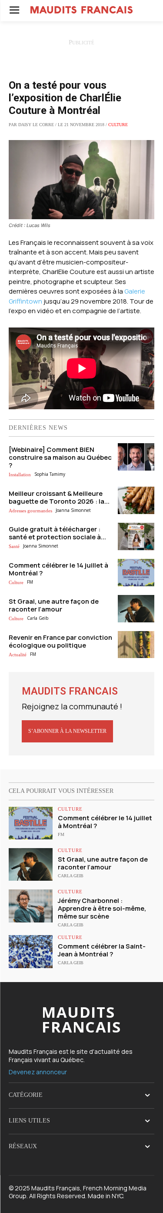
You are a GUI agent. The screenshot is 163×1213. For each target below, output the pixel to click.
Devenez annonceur (38, 1072)
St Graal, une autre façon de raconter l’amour (54, 605)
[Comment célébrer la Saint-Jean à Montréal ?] (31, 951)
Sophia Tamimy (49, 474)
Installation (20, 474)
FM (30, 582)
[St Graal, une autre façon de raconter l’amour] (136, 608)
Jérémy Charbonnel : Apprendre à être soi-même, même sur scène (102, 908)
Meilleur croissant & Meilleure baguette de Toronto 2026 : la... (59, 497)
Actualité (18, 654)
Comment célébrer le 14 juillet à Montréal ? (58, 569)
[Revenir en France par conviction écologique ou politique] (136, 644)
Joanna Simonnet (73, 510)
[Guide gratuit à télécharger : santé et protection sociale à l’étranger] (136, 536)
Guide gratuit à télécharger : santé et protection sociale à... (57, 533)
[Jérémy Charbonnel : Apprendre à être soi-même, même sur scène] (31, 905)
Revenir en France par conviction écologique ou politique (60, 641)
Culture (118, 124)
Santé (14, 546)
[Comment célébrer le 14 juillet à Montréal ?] (136, 572)
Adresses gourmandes (30, 510)
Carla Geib (37, 618)
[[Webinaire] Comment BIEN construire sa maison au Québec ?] (136, 457)
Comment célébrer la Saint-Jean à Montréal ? (102, 950)
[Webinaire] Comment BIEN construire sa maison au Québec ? (60, 457)
